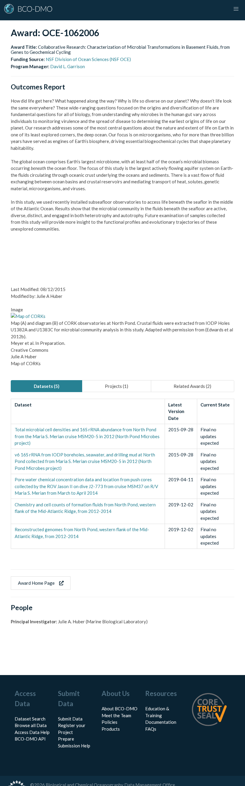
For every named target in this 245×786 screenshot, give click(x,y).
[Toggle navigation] (236, 9)
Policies (109, 722)
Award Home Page (36, 583)
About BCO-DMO (119, 708)
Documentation (160, 722)
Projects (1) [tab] (116, 386)
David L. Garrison (67, 66)
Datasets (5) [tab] (46, 386)
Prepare (66, 738)
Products (111, 729)
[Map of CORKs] (28, 316)
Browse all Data (31, 725)
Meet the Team (116, 715)
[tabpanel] (122, 474)
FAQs (150, 729)
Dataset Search (30, 718)
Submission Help (74, 745)
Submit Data (70, 718)
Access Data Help (32, 732)
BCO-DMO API (30, 738)
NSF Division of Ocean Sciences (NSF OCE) (88, 59)
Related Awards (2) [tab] (192, 386)
